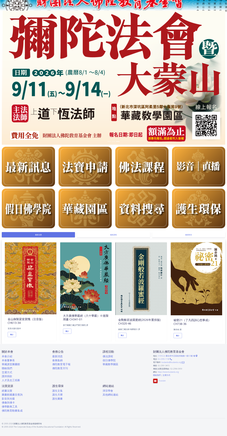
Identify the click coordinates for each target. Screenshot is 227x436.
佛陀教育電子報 (61, 364)
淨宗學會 (108, 390)
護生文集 (57, 390)
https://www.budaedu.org (168, 372)
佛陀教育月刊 (60, 368)
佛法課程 (108, 356)
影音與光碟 (8, 398)
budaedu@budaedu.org (172, 362)
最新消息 (57, 356)
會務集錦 (57, 360)
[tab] (38, 234)
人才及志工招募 (11, 380)
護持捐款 (7, 376)
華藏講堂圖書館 (11, 364)
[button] (18, 78)
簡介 (12, 334)
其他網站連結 (110, 394)
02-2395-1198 (164, 359)
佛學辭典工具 (9, 406)
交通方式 (7, 372)
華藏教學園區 (110, 364)
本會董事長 (8, 360)
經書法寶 (7, 390)
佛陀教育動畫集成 (12, 410)
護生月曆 (57, 394)
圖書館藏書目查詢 (12, 394)
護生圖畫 (57, 398)
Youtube (162, 380)
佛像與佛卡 (8, 402)
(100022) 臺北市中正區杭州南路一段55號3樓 (177, 356)
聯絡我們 (7, 368)
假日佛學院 (109, 360)
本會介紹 (7, 356)
